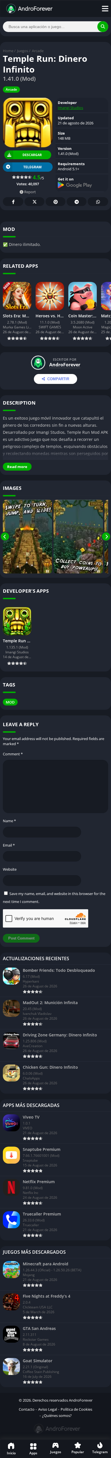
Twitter (34, 201)
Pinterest (55, 201)
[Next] (106, 536)
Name (9, 820)
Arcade (38, 50)
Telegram (77, 201)
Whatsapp (98, 201)
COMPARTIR (58, 379)
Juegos (22, 50)
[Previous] (5, 536)
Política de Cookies (76, 1409)
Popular (77, 1452)
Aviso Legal (47, 1409)
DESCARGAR (32, 154)
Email (9, 845)
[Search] (102, 26)
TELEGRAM (32, 167)
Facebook (13, 201)
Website (10, 869)
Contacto (26, 1409)
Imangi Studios (70, 107)
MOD (10, 702)
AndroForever (64, 365)
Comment (13, 753)
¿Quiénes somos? (57, 1415)
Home (8, 50)
